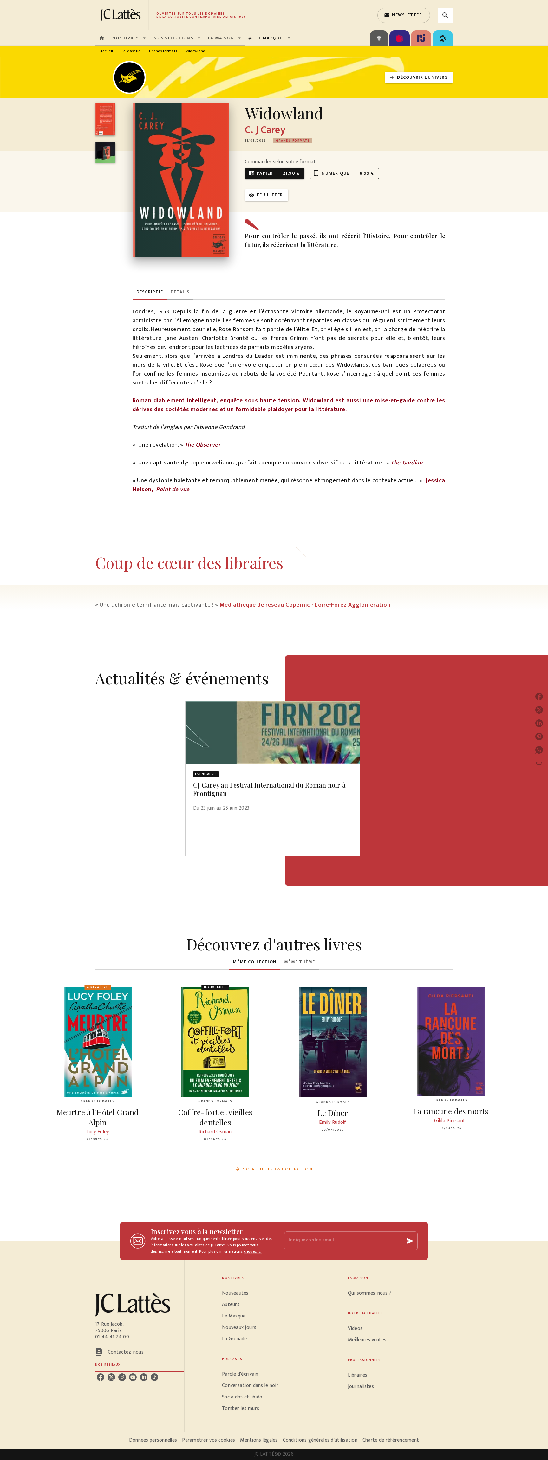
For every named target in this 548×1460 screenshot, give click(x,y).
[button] (403, 15)
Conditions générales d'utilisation (320, 1440)
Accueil (106, 51)
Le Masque (131, 51)
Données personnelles (153, 1440)
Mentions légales (258, 1440)
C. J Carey (265, 130)
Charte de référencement (390, 1440)
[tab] (101, 38)
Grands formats (163, 51)
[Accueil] (121, 15)
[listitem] (100, 1377)
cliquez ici (253, 1251)
